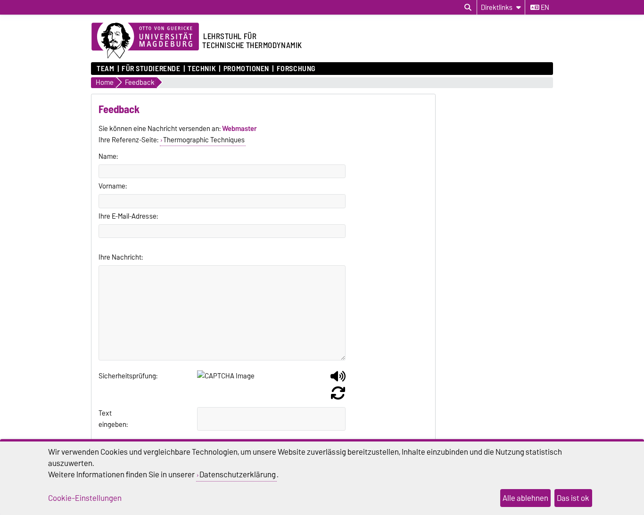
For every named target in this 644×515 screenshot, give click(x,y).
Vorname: (113, 186)
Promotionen (246, 68)
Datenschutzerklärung (237, 474)
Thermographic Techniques (204, 140)
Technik (202, 68)
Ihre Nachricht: (121, 257)
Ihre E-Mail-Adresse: (128, 216)
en (544, 7)
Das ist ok (573, 498)
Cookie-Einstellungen (85, 498)
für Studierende (151, 68)
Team (105, 68)
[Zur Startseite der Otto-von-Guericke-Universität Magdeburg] (145, 41)
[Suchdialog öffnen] (468, 7)
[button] (338, 379)
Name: (108, 156)
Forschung (296, 68)
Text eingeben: (110, 419)
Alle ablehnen (525, 498)
